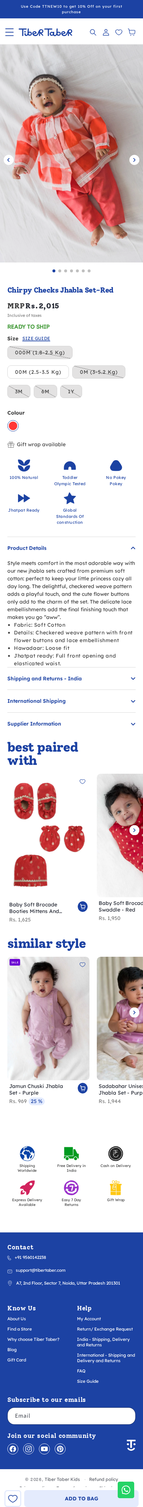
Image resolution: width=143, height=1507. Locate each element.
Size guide (36, 338)
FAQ (81, 1371)
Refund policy (103, 1479)
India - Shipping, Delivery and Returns (103, 1341)
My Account (89, 1318)
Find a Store (19, 1329)
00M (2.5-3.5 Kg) (38, 372)
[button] (9, 32)
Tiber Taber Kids (62, 1479)
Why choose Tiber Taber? (33, 1339)
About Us (16, 1318)
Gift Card (16, 1360)
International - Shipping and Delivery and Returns (106, 1357)
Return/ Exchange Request (105, 1329)
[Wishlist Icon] (118, 32)
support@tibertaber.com (41, 1270)
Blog (12, 1349)
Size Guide (88, 1381)
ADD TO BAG (81, 1498)
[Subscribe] (127, 1416)
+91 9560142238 (30, 1257)
